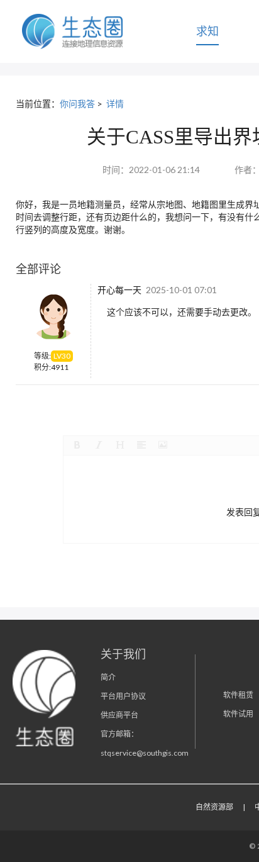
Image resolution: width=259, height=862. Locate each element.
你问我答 (77, 103)
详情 (115, 103)
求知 (207, 31)
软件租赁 (238, 695)
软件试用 (238, 714)
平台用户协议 (123, 696)
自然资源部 (214, 807)
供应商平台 (119, 715)
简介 (108, 677)
